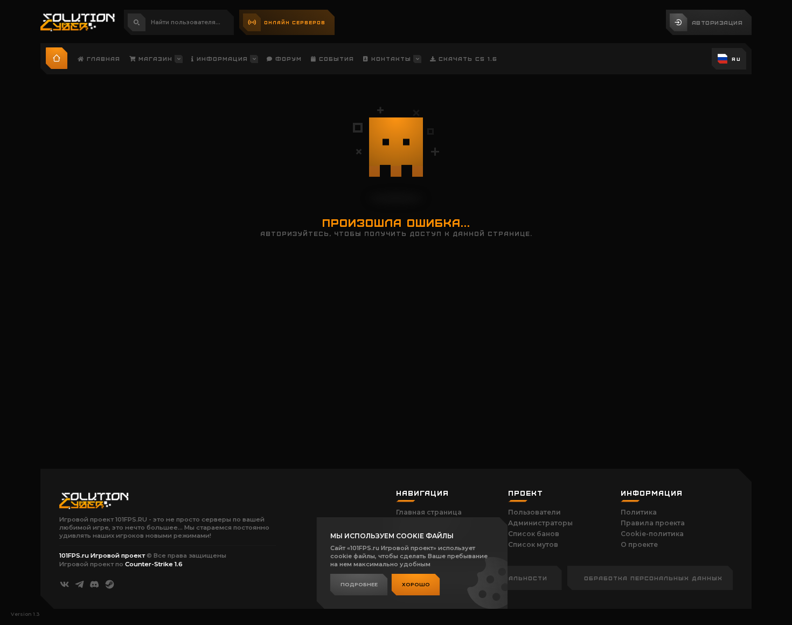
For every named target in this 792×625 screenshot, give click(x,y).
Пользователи (534, 512)
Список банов (533, 534)
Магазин (154, 58)
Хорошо (416, 584)
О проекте (639, 544)
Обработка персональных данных (653, 578)
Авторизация (717, 22)
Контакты (390, 58)
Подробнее (359, 584)
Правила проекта (653, 523)
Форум (287, 58)
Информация (221, 58)
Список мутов (533, 544)
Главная (102, 58)
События (335, 58)
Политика (639, 512)
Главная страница (429, 512)
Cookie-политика (652, 534)
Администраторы (540, 523)
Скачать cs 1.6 (466, 58)
